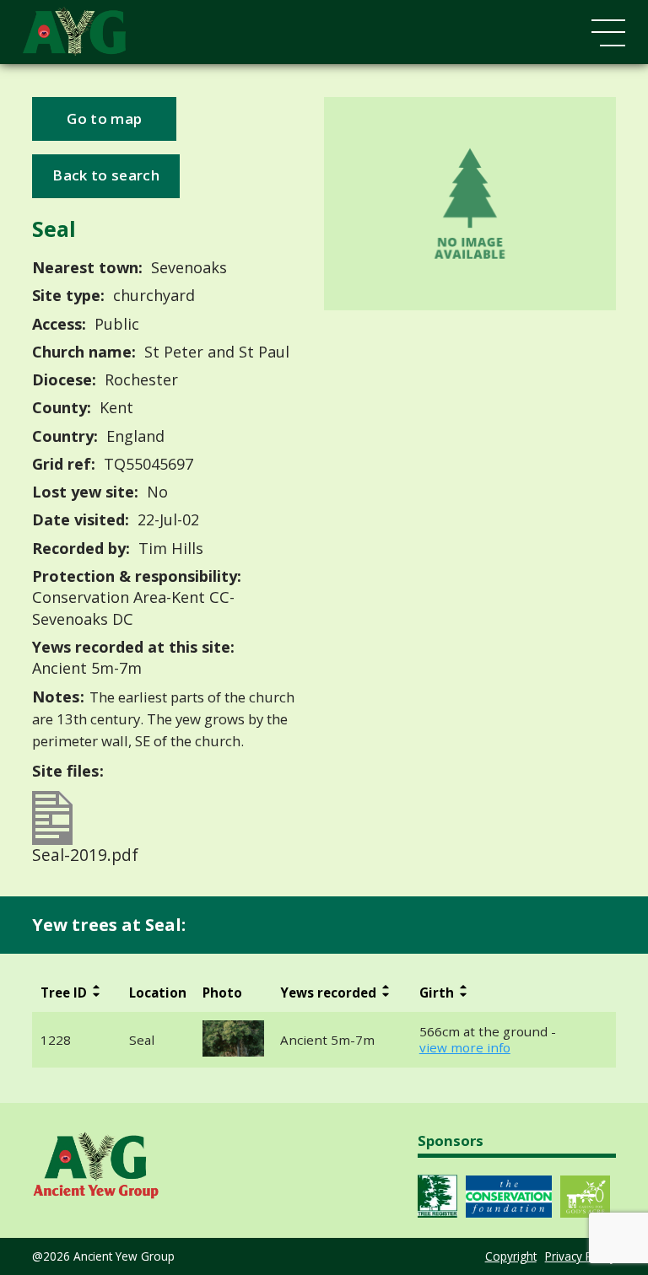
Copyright (511, 1256)
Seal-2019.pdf (85, 853)
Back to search (105, 175)
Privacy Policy (580, 1256)
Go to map (104, 118)
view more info (464, 1048)
